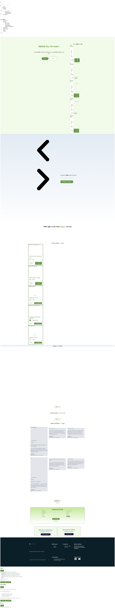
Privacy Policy (70, 428)
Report (8, 582)
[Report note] (5, 580)
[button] (43, 150)
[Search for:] (6, 10)
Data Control (51, 428)
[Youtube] (79, 559)
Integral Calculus (33, 337)
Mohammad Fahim (35, 320)
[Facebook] (75, 559)
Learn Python (70, 459)
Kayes (72, 56)
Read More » (33, 454)
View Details (76, 78)
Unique (34, 279)
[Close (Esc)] (2, 571)
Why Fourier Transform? (36, 481)
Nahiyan (72, 74)
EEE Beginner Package (34, 277)
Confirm (8, 600)
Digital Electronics (33, 297)
